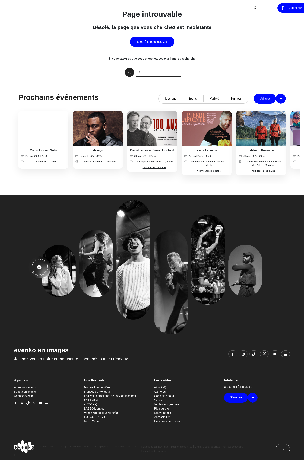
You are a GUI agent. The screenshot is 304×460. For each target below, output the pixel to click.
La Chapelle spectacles (148, 161)
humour (236, 98)
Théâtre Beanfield (93, 161)
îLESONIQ (90, 404)
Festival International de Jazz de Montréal (110, 395)
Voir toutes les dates (154, 167)
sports (192, 98)
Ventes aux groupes (166, 404)
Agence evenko (24, 395)
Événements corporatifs (168, 421)
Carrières (160, 391)
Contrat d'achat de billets (207, 446)
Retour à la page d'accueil (152, 41)
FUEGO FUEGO (94, 417)
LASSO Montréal (94, 408)
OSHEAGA (91, 400)
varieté (214, 98)
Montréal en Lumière (97, 387)
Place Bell (40, 161)
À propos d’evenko (25, 387)
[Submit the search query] (128, 72)
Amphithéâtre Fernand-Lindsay (207, 161)
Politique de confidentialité (154, 446)
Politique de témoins (233, 446)
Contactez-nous (164, 395)
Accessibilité (162, 417)
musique (170, 98)
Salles (158, 400)
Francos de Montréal (97, 391)
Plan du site (161, 408)
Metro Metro (91, 421)
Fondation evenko (25, 391)
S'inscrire (236, 397)
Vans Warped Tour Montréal (101, 412)
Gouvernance (162, 412)
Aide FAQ (160, 387)
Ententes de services (181, 446)
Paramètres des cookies (153, 451)
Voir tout (265, 98)
